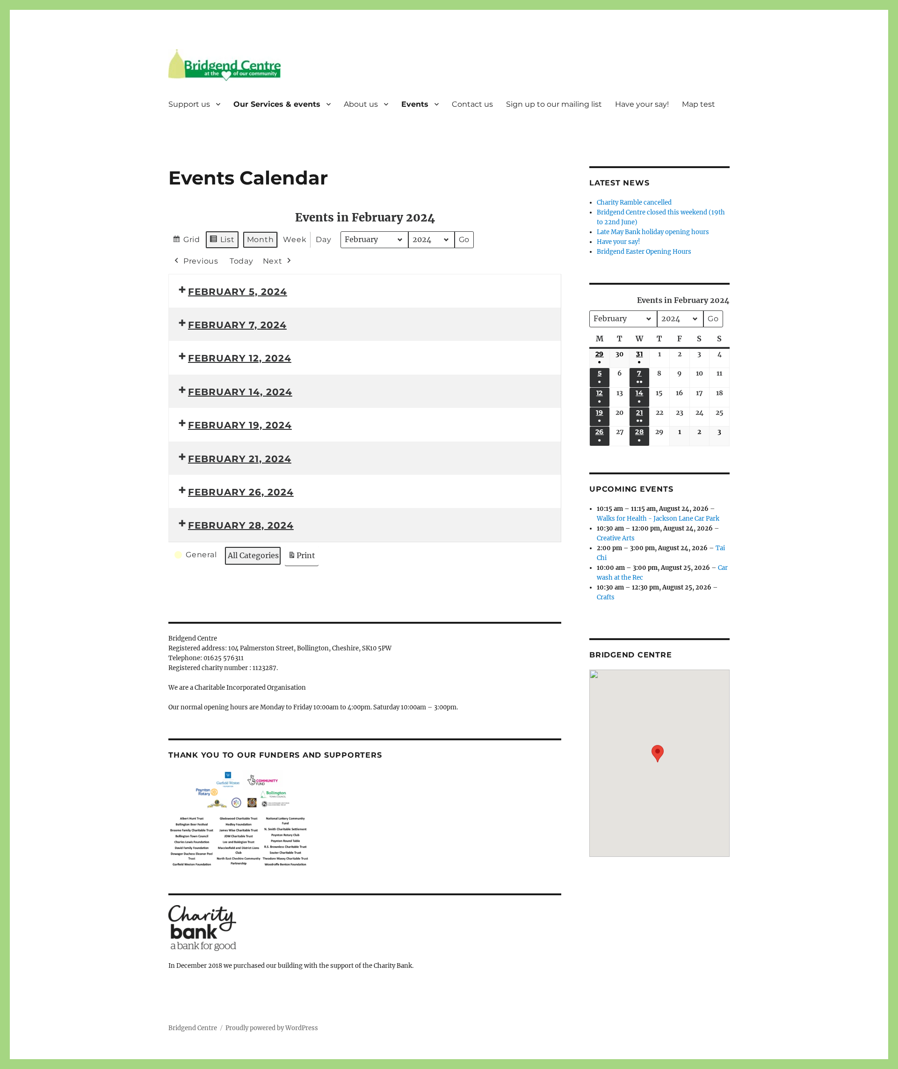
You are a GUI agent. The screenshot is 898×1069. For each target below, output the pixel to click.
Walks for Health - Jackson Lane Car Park (658, 519)
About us (361, 104)
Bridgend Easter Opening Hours (644, 252)
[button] (658, 756)
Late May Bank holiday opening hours (653, 232)
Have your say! (642, 104)
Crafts (606, 597)
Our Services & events (276, 104)
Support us (189, 104)
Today (241, 261)
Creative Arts (616, 538)
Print (301, 558)
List (222, 242)
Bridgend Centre (192, 1028)
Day (323, 239)
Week (294, 239)
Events (414, 104)
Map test (698, 104)
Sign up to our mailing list (554, 104)
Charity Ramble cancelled (634, 202)
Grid (186, 242)
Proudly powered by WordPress (271, 1028)
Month (260, 239)
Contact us (472, 104)
